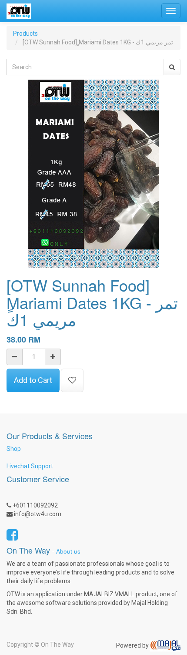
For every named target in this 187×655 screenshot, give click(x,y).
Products (25, 33)
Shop (14, 448)
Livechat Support (30, 466)
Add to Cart (33, 380)
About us (68, 551)
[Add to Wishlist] (72, 380)
